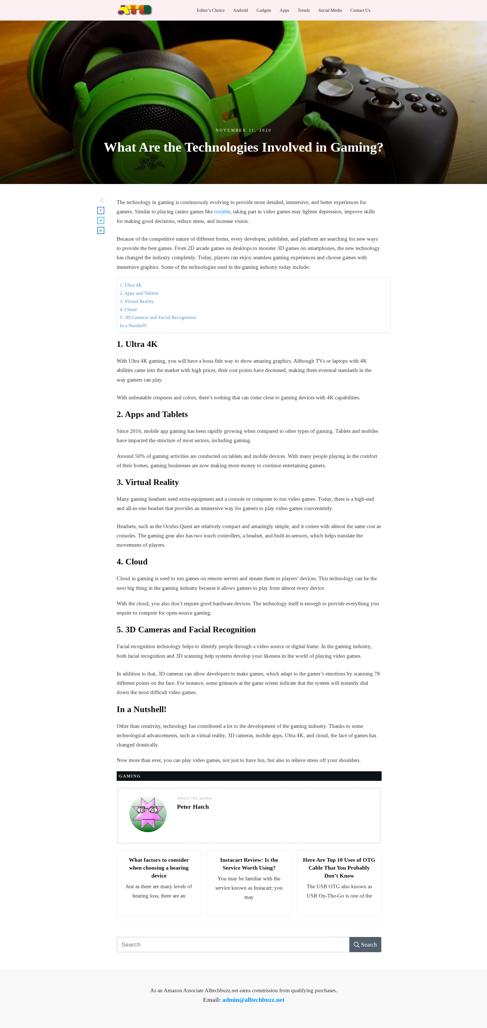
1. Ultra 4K (131, 285)
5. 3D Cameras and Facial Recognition (158, 317)
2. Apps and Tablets (139, 293)
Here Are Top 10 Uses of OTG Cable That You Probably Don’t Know (339, 868)
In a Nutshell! (133, 325)
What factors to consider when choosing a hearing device (159, 868)
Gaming (130, 776)
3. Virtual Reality (137, 301)
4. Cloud (128, 309)
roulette (222, 211)
